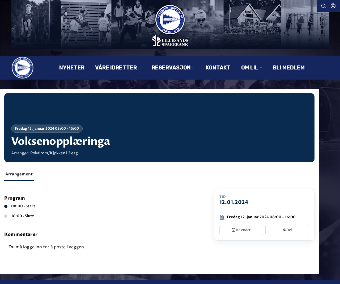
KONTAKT (218, 67)
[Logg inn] (333, 6)
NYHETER (71, 67)
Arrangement (19, 174)
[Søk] (323, 6)
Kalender (243, 230)
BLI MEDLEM (289, 67)
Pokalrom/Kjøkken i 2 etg (54, 153)
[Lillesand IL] (170, 24)
